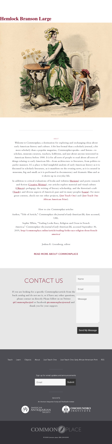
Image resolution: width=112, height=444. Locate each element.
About (37, 360)
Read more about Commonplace (56, 253)
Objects (20, 188)
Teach (10, 360)
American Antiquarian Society (49, 402)
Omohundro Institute (67, 402)
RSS (102, 360)
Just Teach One (68, 196)
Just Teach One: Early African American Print (79, 360)
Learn (18, 360)
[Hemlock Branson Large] (56, 70)
